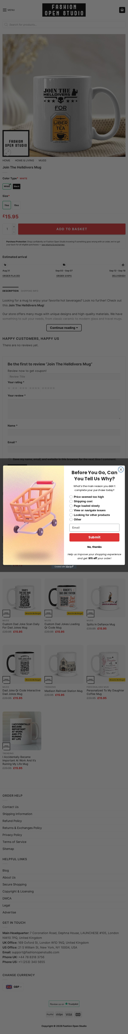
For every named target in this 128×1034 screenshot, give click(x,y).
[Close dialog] (121, 469)
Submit (94, 537)
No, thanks (94, 547)
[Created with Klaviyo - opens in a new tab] (64, 566)
